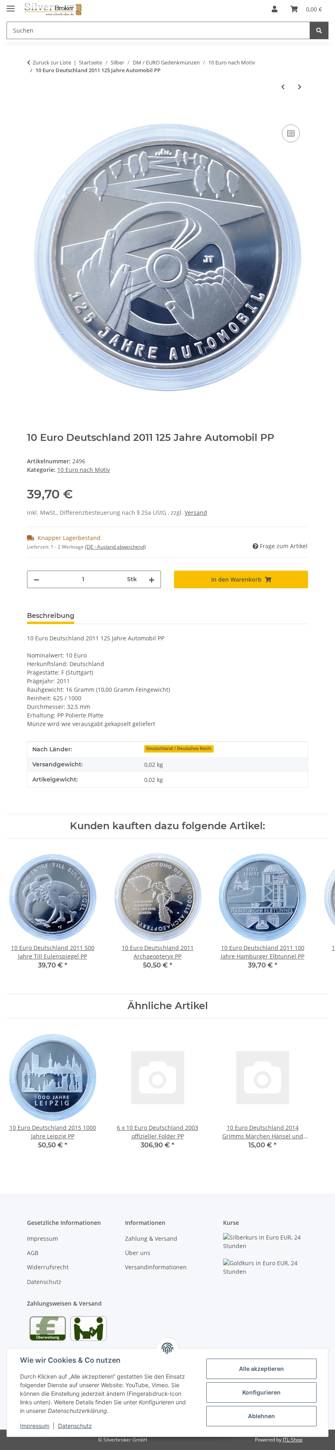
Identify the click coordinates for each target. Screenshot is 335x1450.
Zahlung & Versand (151, 1238)
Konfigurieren (261, 1392)
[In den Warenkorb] (33, 113)
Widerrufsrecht (48, 1267)
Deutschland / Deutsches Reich (178, 748)
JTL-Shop (292, 1439)
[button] (274, 9)
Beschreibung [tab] (50, 616)
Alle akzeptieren (261, 1368)
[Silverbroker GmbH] (53, 9)
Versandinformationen (156, 1267)
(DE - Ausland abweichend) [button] (115, 546)
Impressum (34, 1425)
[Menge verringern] (36, 579)
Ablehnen (261, 1415)
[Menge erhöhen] (152, 579)
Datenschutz (75, 1425)
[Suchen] (319, 30)
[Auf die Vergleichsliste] (291, 133)
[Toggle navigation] (11, 5)
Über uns (137, 1253)
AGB (32, 1253)
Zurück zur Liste (52, 62)
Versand (196, 512)
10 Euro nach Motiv (83, 470)
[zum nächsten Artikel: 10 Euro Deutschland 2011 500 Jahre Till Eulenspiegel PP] (299, 86)
